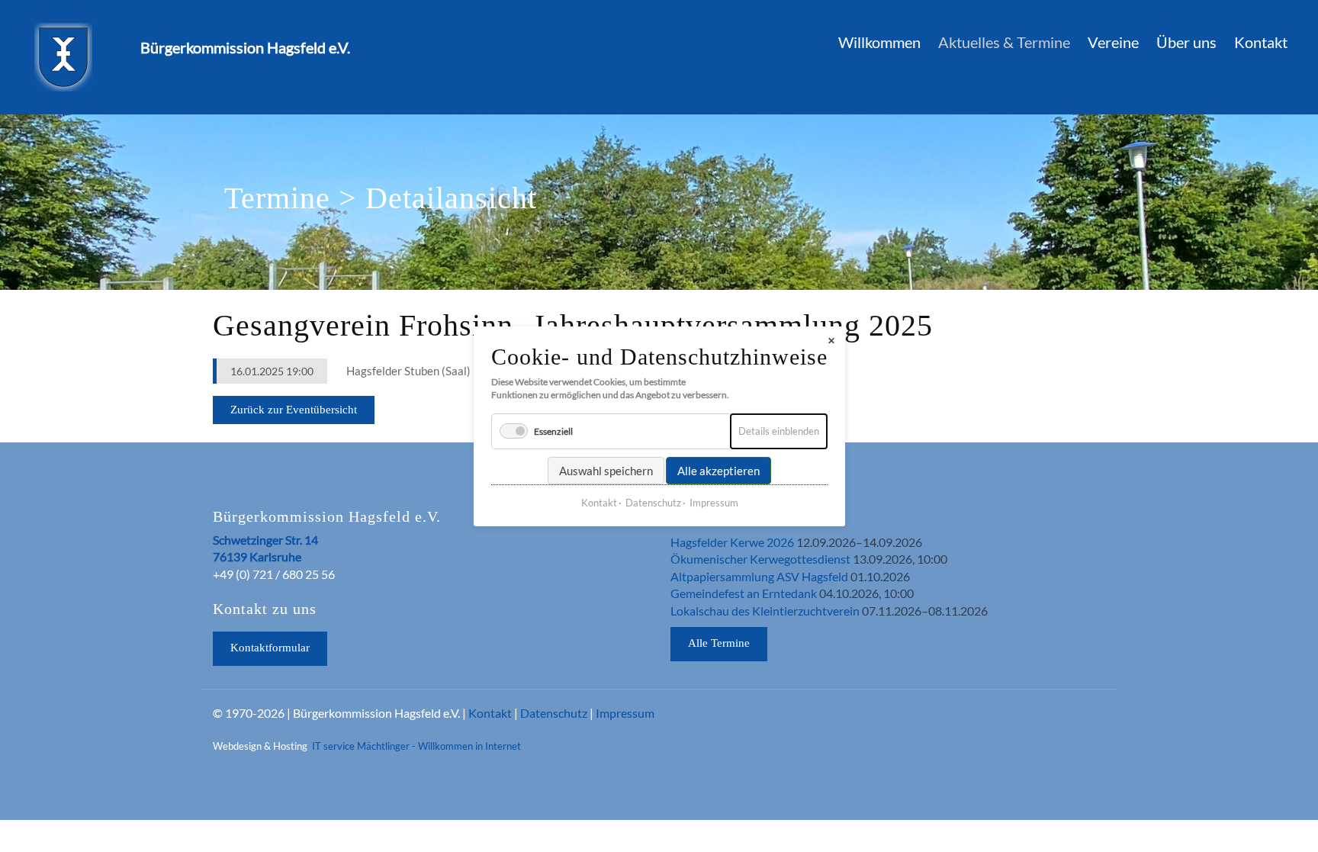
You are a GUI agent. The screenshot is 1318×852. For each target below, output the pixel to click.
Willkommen (879, 42)
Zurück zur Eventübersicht (293, 409)
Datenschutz (553, 713)
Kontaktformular (270, 647)
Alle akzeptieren (718, 470)
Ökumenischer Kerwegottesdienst (760, 558)
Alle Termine (719, 643)
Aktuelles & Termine (1004, 42)
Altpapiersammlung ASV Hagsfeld (759, 576)
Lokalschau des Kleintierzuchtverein (765, 610)
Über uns (1186, 42)
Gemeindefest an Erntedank (743, 593)
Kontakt (1260, 42)
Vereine (1113, 42)
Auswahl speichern (606, 470)
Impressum (625, 713)
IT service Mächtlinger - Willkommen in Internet (416, 746)
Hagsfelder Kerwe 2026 (732, 542)
